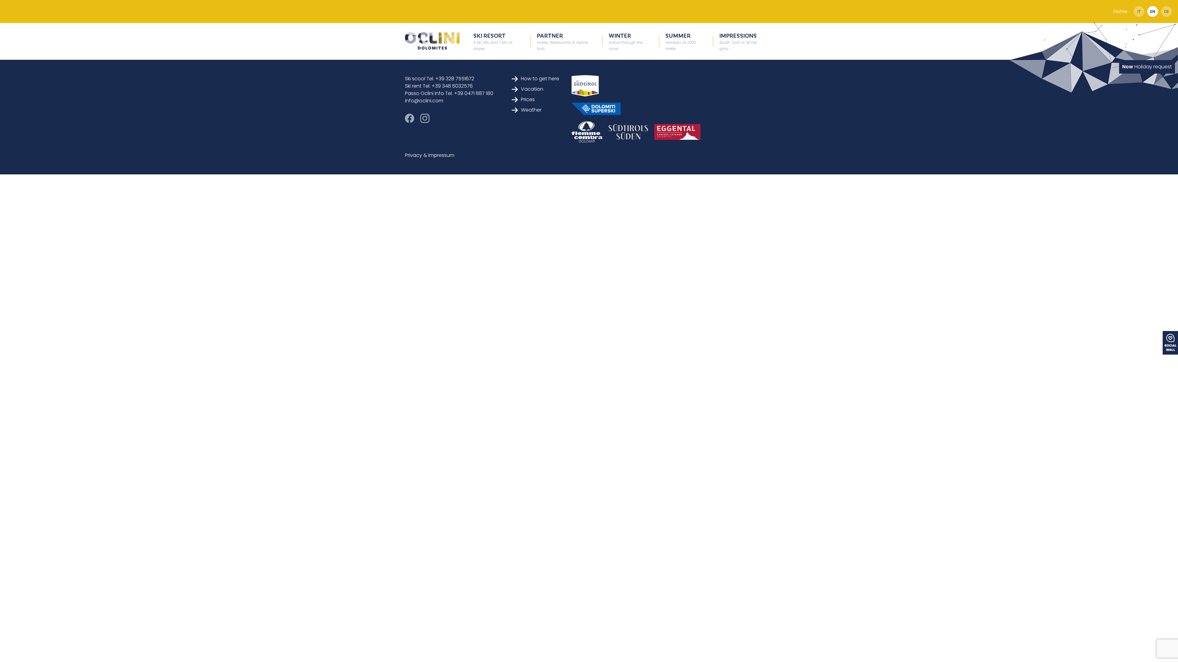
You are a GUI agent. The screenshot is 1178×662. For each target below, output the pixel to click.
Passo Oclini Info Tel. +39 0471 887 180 (449, 93)
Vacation (532, 89)
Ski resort (492, 41)
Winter (626, 41)
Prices (528, 99)
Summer (680, 41)
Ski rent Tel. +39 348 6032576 (439, 85)
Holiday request (1147, 66)
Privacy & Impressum (429, 155)
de (1166, 11)
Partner (562, 41)
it (1139, 11)
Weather (531, 109)
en (1152, 11)
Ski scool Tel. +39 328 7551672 (439, 78)
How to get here (540, 78)
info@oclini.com (424, 100)
